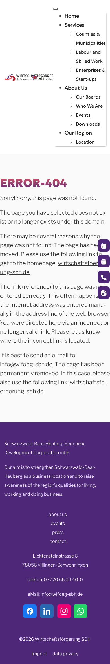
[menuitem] (72, 16)
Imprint (39, 653)
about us (58, 514)
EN (41, 77)
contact (58, 541)
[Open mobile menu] (55, 9)
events (58, 523)
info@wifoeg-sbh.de (26, 364)
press (58, 532)
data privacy (65, 653)
